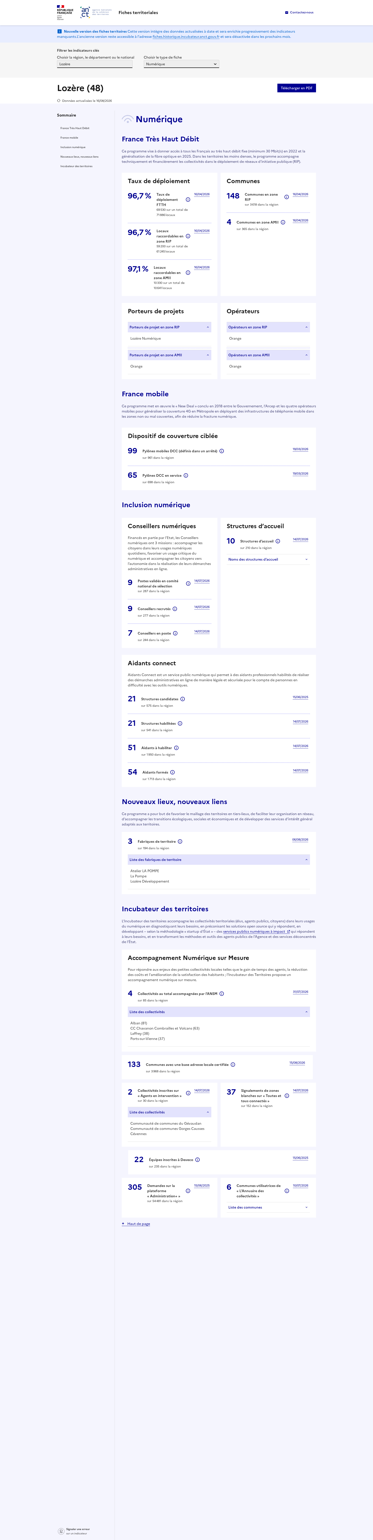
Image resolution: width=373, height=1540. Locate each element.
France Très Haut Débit (74, 128)
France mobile (69, 138)
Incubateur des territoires (76, 166)
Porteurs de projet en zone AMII (156, 355)
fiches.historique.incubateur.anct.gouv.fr (186, 36)
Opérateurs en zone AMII (249, 355)
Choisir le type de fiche (163, 57)
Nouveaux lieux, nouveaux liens (79, 157)
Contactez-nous (301, 12)
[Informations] (286, 197)
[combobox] (59, 64)
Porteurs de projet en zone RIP (154, 327)
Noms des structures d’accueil (253, 559)
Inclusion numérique (72, 147)
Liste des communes (245, 1207)
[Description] (188, 199)
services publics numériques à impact (254, 931)
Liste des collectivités (147, 1011)
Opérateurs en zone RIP (247, 327)
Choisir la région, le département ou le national (95, 57)
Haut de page (138, 1223)
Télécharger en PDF (297, 88)
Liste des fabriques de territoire (155, 859)
